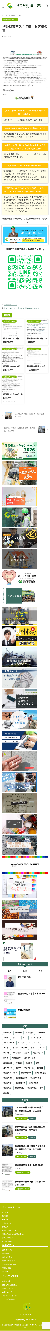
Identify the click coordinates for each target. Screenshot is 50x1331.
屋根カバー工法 (29, 1058)
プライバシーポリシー (10, 1295)
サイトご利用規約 (8, 1299)
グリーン (16, 1038)
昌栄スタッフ (7, 1068)
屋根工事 (5, 1227)
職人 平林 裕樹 (24, 976)
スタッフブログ (8, 1043)
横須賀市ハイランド (10, 1073)
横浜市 (18, 1068)
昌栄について (7, 1250)
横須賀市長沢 (32, 1088)
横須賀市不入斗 (30, 308)
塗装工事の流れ (7, 1237)
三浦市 (26, 1053)
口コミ (14, 308)
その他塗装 (29, 1033)
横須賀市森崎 (33, 1083)
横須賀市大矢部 (35, 1078)
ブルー (33, 1048)
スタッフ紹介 (7, 1257)
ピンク (15, 1048)
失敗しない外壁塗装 (9, 1285)
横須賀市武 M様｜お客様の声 (31, 993)
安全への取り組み (8, 1260)
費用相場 (5, 1216)
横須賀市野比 (19, 1088)
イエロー (6, 1038)
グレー (25, 1038)
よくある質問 (7, 1241)
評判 (37, 308)
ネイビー (6, 1048)
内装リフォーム (38, 1053)
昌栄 (37, 1063)
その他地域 (18, 1033)
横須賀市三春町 (26, 1073)
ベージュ (42, 1048)
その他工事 (41, 1033)
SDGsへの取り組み (9, 1264)
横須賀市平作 (20, 1083)
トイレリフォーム (33, 1043)
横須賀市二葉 (7, 1078)
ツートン (21, 1043)
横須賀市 (21, 308)
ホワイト (6, 1053)
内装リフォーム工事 (9, 1230)
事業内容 (5, 1219)
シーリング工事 (36, 1038)
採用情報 (5, 1271)
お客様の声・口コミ (10, 305)
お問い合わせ (24, 1009)
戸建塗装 (19, 1063)
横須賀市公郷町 (21, 1078)
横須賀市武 (7, 1088)
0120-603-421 (25, 1315)
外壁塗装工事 (16, 1058)
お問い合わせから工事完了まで (13, 1234)
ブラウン (24, 1048)
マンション (17, 1053)
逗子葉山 (6, 1093)
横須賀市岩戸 (7, 1083)
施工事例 (29, 1063)
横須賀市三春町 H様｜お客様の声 (30, 1181)
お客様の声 (8, 308)
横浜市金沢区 (28, 1068)
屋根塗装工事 (7, 1063)
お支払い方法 (7, 1268)
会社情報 (5, 1253)
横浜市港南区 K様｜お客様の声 (29, 1165)
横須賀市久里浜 (40, 1073)
